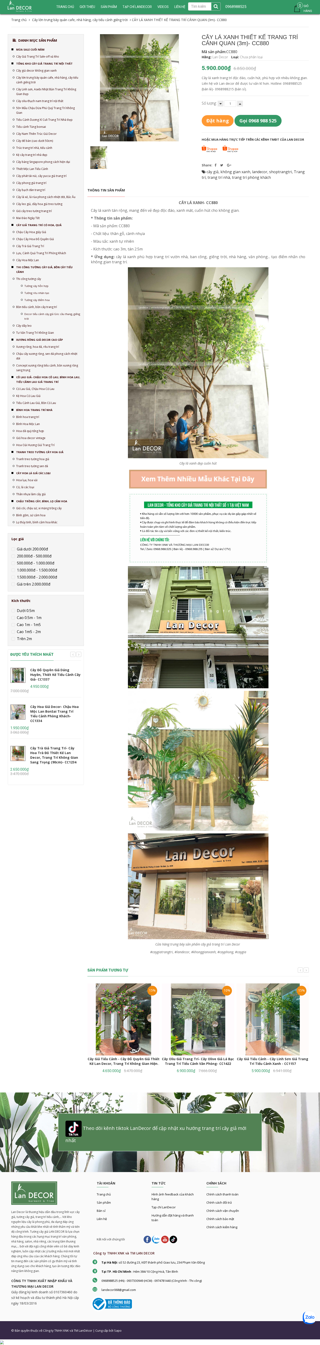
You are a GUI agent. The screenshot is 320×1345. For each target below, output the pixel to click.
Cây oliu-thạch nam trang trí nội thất (39, 101)
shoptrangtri (280, 171)
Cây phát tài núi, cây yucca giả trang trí (41, 176)
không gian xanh (235, 171)
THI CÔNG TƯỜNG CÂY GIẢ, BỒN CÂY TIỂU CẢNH (44, 269)
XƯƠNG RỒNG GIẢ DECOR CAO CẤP (39, 339)
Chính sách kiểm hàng (221, 1227)
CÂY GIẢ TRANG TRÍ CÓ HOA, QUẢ (39, 225)
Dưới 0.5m (25, 610)
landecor (259, 171)
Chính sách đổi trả (219, 1202)
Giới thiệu (87, 7)
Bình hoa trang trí (27, 417)
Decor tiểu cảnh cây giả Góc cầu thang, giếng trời (52, 316)
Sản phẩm (104, 1202)
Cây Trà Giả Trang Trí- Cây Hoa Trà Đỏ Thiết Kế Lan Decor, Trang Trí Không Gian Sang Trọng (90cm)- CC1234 (54, 755)
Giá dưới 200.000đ (32, 549)
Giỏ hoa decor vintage (30, 438)
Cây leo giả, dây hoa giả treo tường (39, 204)
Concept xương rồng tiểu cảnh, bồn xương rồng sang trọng (47, 367)
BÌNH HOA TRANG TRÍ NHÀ (34, 410)
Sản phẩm (109, 7)
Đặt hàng (217, 120)
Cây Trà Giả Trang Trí (30, 246)
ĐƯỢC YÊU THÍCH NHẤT (32, 654)
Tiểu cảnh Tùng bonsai (31, 127)
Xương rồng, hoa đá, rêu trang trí (37, 347)
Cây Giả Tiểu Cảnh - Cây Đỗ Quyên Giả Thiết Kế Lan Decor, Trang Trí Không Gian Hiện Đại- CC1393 (124, 1063)
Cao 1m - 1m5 (28, 624)
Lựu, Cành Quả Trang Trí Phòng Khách (41, 253)
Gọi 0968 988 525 (258, 120)
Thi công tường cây (28, 279)
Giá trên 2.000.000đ (33, 584)
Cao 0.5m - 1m (28, 617)
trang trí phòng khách (251, 177)
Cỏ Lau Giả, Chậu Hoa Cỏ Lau (35, 389)
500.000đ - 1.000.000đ (35, 563)
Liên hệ (179, 7)
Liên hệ (102, 1219)
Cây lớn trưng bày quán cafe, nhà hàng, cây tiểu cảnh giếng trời (47, 80)
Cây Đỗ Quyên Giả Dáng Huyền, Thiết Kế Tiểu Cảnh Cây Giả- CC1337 (55, 675)
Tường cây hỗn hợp (36, 286)
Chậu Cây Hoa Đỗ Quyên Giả (35, 239)
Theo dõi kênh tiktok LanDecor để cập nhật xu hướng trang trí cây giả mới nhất (155, 1134)
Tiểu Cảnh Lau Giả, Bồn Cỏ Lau (36, 403)
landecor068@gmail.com (118, 1290)
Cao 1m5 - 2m (28, 631)
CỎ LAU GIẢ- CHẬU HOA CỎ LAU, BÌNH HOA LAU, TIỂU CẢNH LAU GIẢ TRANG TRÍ (48, 379)
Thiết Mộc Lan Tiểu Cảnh (32, 169)
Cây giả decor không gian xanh (36, 71)
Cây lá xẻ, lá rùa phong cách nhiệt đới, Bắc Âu (45, 197)
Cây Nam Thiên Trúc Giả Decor (36, 134)
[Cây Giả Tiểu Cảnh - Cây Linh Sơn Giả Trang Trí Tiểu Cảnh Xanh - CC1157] (273, 1019)
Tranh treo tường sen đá (32, 466)
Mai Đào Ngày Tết (28, 218)
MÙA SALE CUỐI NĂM (30, 49)
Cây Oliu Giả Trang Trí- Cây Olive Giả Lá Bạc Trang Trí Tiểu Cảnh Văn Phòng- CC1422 (198, 1061)
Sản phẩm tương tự (107, 970)
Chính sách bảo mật (220, 1219)
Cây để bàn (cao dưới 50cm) (34, 141)
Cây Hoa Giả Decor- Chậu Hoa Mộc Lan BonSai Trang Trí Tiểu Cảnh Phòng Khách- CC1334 (54, 713)
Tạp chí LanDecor (137, 7)
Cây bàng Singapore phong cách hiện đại (43, 162)
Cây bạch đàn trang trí (30, 190)
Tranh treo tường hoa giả (32, 459)
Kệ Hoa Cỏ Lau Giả (28, 396)
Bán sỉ (101, 1211)
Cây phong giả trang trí (31, 183)
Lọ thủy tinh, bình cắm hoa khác (36, 522)
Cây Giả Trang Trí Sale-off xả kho (37, 57)
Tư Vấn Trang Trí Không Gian (35, 333)
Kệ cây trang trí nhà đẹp (31, 155)
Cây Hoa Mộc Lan (27, 260)
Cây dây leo (24, 326)
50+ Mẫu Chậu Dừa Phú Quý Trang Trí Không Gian (45, 110)
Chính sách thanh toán (222, 1194)
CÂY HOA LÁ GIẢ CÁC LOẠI (33, 473)
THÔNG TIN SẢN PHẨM (106, 190)
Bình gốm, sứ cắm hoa (30, 515)
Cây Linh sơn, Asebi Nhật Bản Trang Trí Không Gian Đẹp (46, 91)
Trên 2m (24, 638)
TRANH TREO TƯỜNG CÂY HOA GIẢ (39, 452)
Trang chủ (65, 7)
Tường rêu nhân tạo (36, 293)
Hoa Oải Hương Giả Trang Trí (35, 445)
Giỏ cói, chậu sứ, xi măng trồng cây (39, 508)
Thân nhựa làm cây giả (31, 494)
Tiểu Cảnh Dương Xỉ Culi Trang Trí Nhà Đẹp (44, 120)
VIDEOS (163, 7)
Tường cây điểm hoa (37, 300)
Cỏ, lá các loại (25, 487)
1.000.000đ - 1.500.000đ (36, 570)
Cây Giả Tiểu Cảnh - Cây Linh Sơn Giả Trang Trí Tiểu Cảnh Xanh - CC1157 (272, 1061)
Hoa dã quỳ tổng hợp (30, 431)
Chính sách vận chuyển (222, 1211)
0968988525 (235, 6)
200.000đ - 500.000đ (34, 556)
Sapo (118, 1330)
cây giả (213, 171)
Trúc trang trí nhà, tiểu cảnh (34, 148)
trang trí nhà (219, 177)
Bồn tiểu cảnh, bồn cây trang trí (36, 307)
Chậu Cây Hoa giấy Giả (31, 232)
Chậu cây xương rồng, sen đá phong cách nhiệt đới (46, 356)
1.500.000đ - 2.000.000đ (36, 577)
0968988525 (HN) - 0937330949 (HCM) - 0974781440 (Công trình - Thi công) (151, 1281)
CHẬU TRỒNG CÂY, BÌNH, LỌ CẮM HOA (41, 501)
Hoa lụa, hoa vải (26, 480)
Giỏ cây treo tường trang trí (34, 211)
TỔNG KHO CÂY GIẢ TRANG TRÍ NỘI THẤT (44, 63)
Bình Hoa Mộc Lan (28, 424)
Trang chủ (104, 1194)
